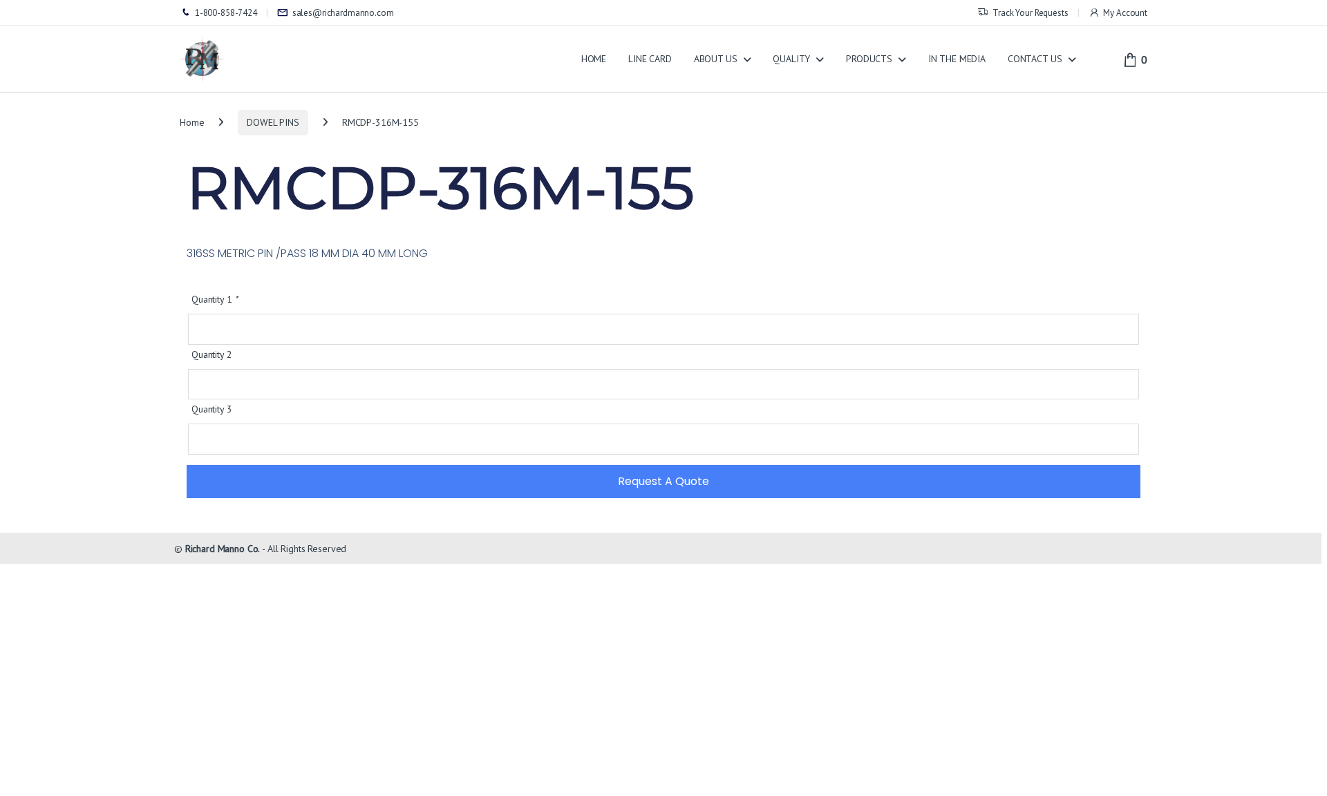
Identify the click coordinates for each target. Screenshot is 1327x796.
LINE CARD (650, 59)
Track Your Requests (1030, 13)
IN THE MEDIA (957, 59)
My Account (1125, 13)
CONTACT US (1035, 59)
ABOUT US (715, 59)
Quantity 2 (211, 354)
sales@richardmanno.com (343, 13)
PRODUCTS (869, 59)
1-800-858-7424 (226, 13)
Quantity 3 (211, 409)
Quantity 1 (214, 299)
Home (192, 122)
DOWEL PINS (273, 122)
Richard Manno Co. (223, 548)
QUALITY (791, 59)
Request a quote (663, 481)
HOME (593, 59)
